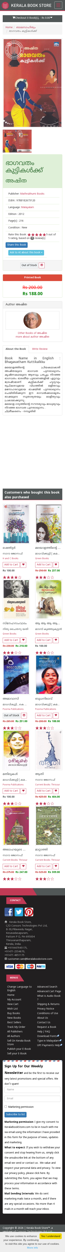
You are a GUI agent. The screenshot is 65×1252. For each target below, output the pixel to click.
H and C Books (10, 558)
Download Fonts (47, 1036)
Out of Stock (29, 265)
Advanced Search (47, 987)
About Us (42, 1018)
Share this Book (16, 244)
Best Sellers (14, 1022)
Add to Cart (11, 564)
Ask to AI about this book (25, 252)
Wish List (12, 1008)
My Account (14, 999)
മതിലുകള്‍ (10, 774)
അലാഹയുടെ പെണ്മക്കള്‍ (21, 850)
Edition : (16, 214)
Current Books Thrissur (47, 785)
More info (32, 1247)
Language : (21, 207)
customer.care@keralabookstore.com (29, 959)
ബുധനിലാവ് (43, 699)
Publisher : (26, 193)
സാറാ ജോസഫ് (13, 553)
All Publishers (15, 1031)
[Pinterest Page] (29, 915)
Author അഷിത (16, 304)
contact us (32, 1163)
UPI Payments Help (48, 1045)
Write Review (39, 349)
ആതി (39, 774)
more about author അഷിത (32, 336)
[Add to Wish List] (23, 565)
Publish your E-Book (19, 1049)
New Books (14, 1018)
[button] (32, 18)
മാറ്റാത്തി (41, 850)
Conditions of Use (47, 1013)
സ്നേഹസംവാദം (15, 623)
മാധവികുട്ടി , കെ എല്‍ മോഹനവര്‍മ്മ (26, 704)
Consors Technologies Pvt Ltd (34, 1231)
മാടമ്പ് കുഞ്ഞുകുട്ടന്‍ (48, 629)
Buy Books (13, 1013)
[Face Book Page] (9, 915)
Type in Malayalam (48, 1040)
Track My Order (16, 1027)
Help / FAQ (43, 1031)
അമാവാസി (11, 699)
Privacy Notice (45, 1008)
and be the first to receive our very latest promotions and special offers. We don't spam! (32, 1075)
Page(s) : (15, 221)
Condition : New (17, 227)
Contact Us (43, 1022)
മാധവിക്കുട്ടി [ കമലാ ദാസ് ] (20, 780)
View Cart (12, 1004)
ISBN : (21, 200)
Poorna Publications (13, 709)
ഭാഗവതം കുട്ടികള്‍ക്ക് (24, 167)
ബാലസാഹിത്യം (26, 27)
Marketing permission (21, 1107)
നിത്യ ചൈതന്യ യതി (15, 629)
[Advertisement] (32, 448)
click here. (40, 1173)
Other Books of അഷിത (32, 333)
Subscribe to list (15, 1114)
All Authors (13, 1036)
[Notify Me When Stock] (42, 265)
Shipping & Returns (48, 1004)
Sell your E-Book (17, 1053)
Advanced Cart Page (49, 991)
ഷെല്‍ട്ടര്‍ (9, 548)
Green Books (42, 558)
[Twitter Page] (19, 915)
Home (9, 27)
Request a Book (46, 1027)
